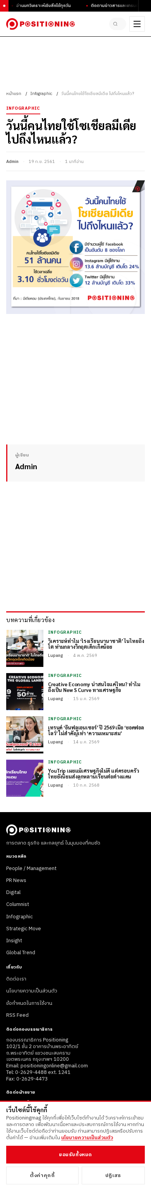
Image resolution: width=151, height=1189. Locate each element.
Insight (14, 940)
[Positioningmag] (40, 24)
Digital (13, 892)
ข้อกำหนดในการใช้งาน (29, 1003)
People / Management (31, 868)
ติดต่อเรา (16, 979)
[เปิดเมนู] (137, 24)
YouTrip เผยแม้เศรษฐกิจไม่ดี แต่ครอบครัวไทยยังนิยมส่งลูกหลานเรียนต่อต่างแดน (93, 774)
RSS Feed (17, 1015)
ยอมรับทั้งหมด (75, 1154)
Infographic (41, 93)
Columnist (17, 904)
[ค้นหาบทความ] (117, 24)
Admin (12, 162)
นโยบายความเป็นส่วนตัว (31, 991)
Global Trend (20, 952)
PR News (16, 880)
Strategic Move (23, 928)
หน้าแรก (13, 93)
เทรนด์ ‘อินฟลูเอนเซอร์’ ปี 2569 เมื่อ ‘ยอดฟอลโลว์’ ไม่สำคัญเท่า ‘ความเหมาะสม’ (96, 730)
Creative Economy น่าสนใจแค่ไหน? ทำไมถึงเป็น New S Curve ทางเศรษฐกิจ (94, 687)
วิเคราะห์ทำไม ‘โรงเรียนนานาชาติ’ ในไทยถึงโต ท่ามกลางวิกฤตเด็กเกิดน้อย (96, 644)
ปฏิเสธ (113, 1175)
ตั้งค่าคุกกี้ (42, 1175)
